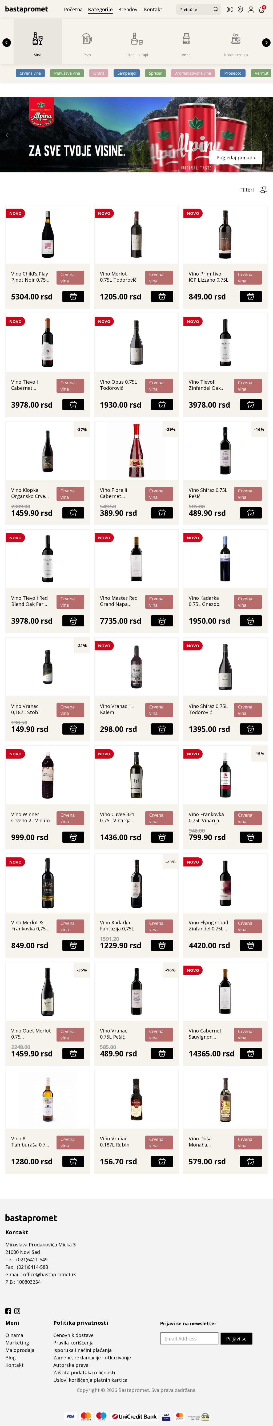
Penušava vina (67, 73)
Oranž (98, 73)
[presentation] (6, 42)
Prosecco (233, 73)
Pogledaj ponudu (161, 157)
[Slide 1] (122, 164)
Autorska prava (71, 1365)
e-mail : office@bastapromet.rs (40, 1275)
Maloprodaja (19, 1350)
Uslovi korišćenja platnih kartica (90, 1380)
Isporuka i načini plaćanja (82, 1350)
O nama (14, 1335)
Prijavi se (236, 1339)
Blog (10, 1358)
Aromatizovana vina (193, 73)
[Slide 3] (141, 164)
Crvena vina (30, 73)
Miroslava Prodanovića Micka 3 (40, 1245)
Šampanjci (127, 73)
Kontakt (14, 1365)
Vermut (261, 73)
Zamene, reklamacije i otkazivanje (92, 1358)
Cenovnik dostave (73, 1335)
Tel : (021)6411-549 (26, 1260)
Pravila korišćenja (73, 1343)
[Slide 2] (132, 164)
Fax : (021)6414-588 (26, 1267)
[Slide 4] (151, 164)
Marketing (17, 1343)
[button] (231, 9)
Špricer (155, 73)
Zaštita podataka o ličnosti (84, 1373)
